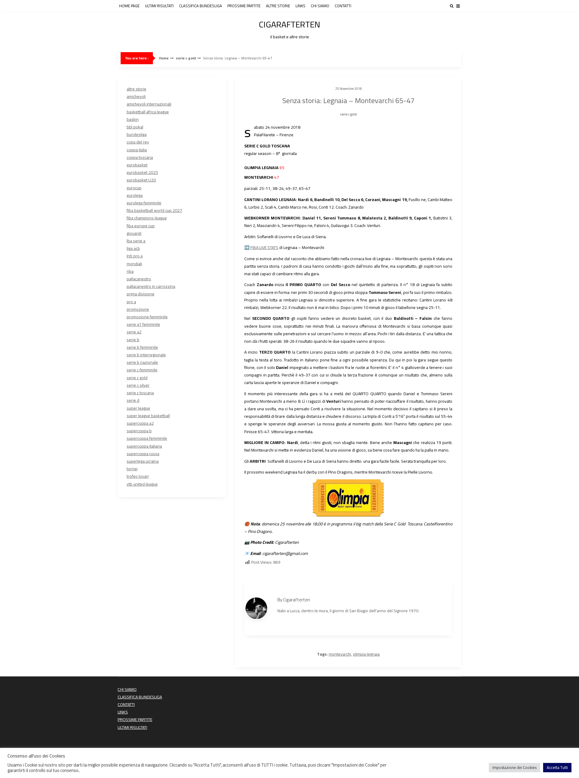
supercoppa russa (143, 454)
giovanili (134, 233)
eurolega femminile (144, 203)
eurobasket (137, 165)
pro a (131, 302)
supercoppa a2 (140, 423)
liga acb (133, 248)
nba (130, 271)
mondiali (134, 264)
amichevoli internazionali (149, 104)
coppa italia (137, 150)
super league (138, 408)
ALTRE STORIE (278, 5)
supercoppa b (139, 431)
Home (164, 58)
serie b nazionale (142, 362)
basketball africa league (148, 112)
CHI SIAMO (320, 5)
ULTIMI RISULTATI (159, 5)
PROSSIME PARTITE (244, 5)
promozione (138, 309)
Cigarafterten (296, 599)
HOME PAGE (129, 5)
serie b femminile (142, 347)
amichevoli (136, 96)
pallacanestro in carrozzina (151, 286)
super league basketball (148, 416)
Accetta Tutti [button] (557, 767)
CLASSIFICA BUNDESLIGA (200, 5)
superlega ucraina (143, 461)
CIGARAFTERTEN (289, 28)
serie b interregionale (146, 355)
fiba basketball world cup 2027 (154, 210)
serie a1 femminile (143, 324)
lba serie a (136, 241)
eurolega (135, 195)
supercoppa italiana (144, 446)
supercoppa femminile (147, 438)
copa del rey (138, 142)
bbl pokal (135, 127)
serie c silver (138, 385)
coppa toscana (140, 157)
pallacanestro (139, 279)
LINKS (300, 5)
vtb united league (142, 484)
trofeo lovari (138, 476)
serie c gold (186, 58)
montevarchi (340, 654)
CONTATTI (343, 5)
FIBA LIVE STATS (264, 247)
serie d (133, 400)
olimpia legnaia (366, 654)
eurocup (134, 188)
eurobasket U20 (141, 180)
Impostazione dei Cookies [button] (514, 767)
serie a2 (134, 332)
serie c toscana (140, 393)
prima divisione (140, 294)
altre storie (136, 89)
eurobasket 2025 (142, 172)
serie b (133, 340)
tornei (132, 469)
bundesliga (137, 134)
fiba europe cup (141, 226)
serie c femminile (142, 370)
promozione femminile (147, 317)
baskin (133, 119)
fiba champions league (147, 218)
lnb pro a (135, 256)
